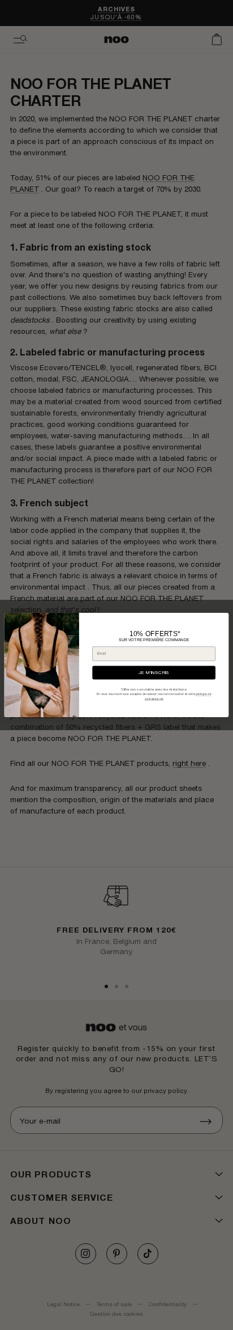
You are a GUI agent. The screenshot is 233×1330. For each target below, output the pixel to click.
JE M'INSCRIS (154, 672)
